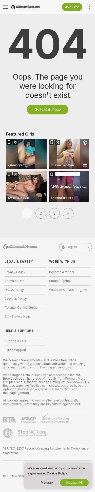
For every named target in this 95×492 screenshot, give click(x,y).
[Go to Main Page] (29, 7)
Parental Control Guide (21, 307)
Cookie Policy (57, 473)
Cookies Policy (16, 299)
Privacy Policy (15, 272)
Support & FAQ (15, 341)
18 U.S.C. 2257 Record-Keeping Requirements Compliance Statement (45, 451)
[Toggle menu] (5, 7)
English (71, 247)
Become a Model (61, 272)
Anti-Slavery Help (17, 316)
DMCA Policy (14, 290)
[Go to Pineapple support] (8, 433)
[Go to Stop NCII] (33, 433)
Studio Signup (59, 281)
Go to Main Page (48, 109)
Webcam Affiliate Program (68, 290)
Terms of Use (14, 281)
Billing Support (15, 350)
